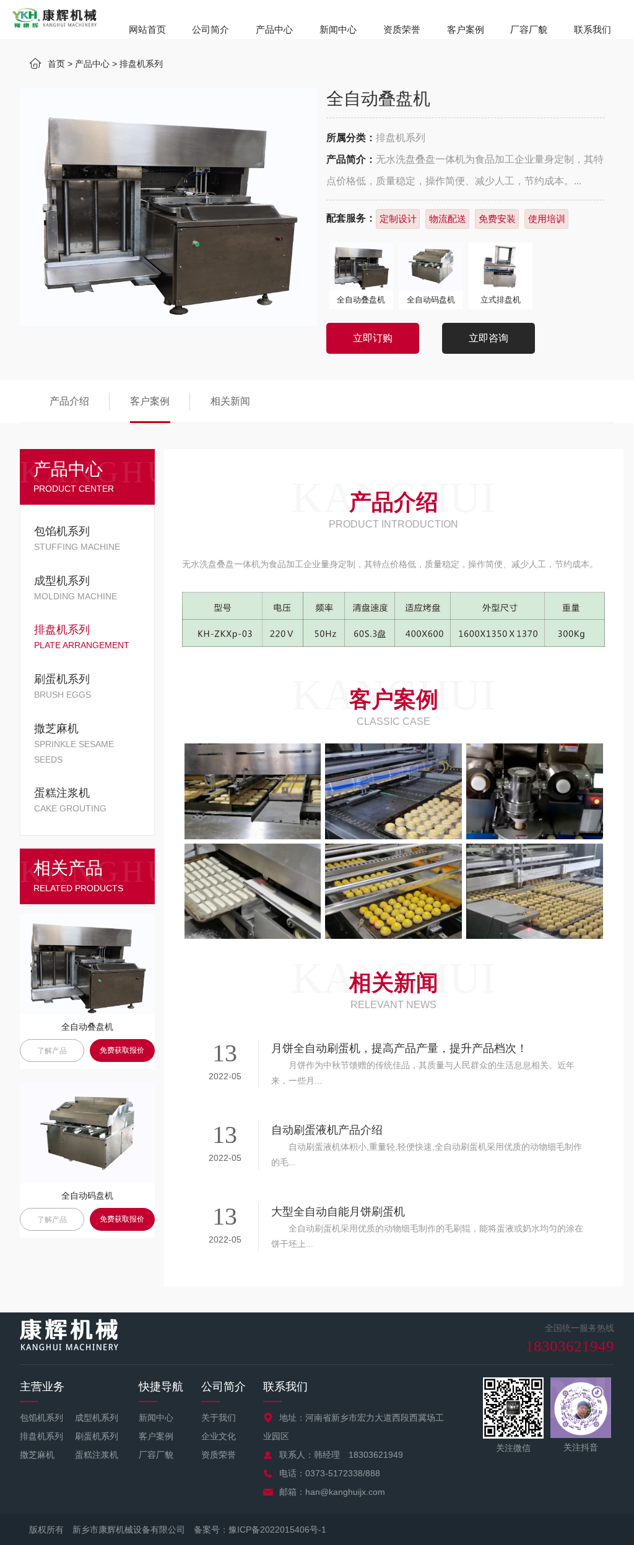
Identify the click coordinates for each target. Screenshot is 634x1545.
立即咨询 (488, 338)
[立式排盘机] (501, 266)
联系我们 (592, 29)
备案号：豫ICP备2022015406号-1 (260, 1529)
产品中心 (274, 29)
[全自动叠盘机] (361, 266)
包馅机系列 (41, 1418)
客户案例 (465, 29)
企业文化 (218, 1436)
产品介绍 (69, 401)
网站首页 (147, 29)
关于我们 (218, 1418)
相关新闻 (230, 401)
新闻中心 (338, 29)
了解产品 (52, 1050)
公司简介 (210, 29)
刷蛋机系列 (96, 1436)
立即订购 (373, 338)
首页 (56, 64)
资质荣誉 (401, 29)
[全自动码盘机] (431, 266)
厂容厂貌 (528, 29)
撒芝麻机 (37, 1455)
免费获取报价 (122, 1050)
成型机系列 (96, 1418)
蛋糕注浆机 (96, 1455)
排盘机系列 (141, 64)
